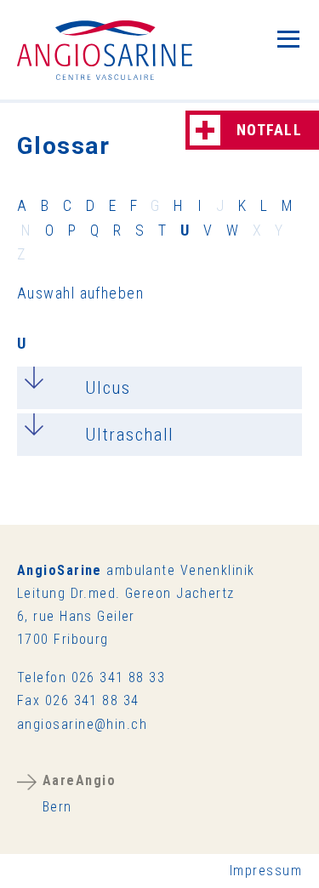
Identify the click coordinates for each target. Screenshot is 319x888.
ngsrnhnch (86, 724)
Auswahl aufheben (80, 293)
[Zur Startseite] (104, 50)
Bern (79, 793)
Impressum (266, 870)
